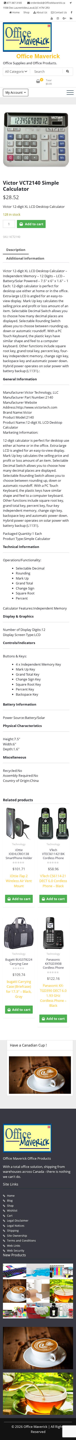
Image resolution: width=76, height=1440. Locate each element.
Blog (10, 1200)
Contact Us (60, 12)
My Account (14, 92)
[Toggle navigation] (70, 92)
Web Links (13, 1245)
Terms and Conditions (21, 1240)
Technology (19, 844)
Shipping (13, 1230)
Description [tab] (15, 249)
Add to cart (34, 224)
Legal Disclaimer (17, 1220)
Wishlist (12, 1210)
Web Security (15, 1250)
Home (15, 12)
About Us (41, 12)
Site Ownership (17, 1235)
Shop (26, 12)
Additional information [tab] (25, 258)
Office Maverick (38, 56)
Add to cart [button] (21, 899)
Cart (9, 1215)
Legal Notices (15, 1225)
